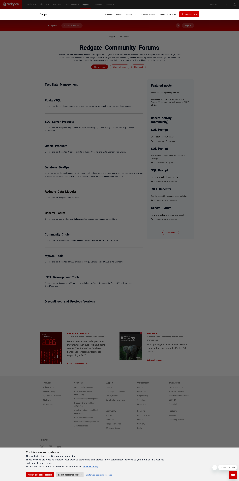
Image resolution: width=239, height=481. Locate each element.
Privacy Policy (90, 466)
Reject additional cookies (70, 475)
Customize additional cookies (99, 475)
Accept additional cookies (40, 475)
